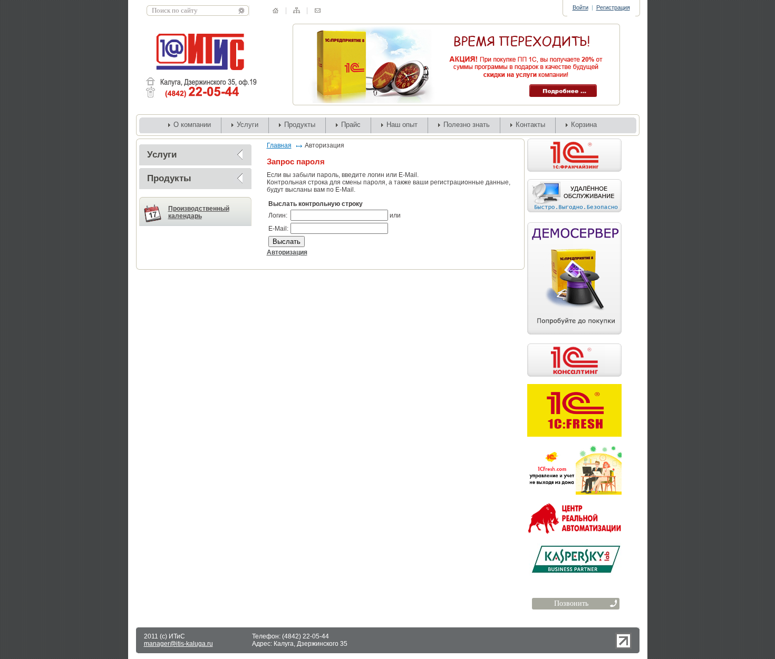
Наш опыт (402, 125)
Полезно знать (466, 125)
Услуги (247, 125)
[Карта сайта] (296, 10)
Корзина (584, 125)
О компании (192, 125)
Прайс (351, 125)
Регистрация (613, 7)
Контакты (530, 125)
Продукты (299, 125)
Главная (279, 145)
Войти (580, 7)
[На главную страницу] (275, 10)
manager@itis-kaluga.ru (178, 643)
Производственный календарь (198, 212)
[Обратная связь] (318, 10)
